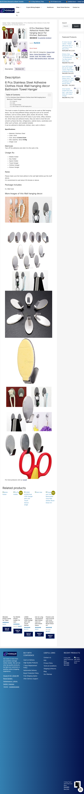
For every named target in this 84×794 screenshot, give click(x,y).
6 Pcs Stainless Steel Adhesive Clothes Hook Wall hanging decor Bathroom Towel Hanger (26, 98)
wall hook (51, 58)
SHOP (25, 480)
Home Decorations (17, 23)
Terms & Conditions (50, 666)
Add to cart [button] (18, 631)
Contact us (76, 7)
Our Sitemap (48, 674)
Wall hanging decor (41, 58)
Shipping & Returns (50, 668)
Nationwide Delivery (30, 670)
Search (64, 23)
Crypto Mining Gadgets (33, 7)
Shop (17, 7)
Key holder (42, 56)
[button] (24, 29)
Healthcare (50, 7)
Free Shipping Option (30, 676)
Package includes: (17, 104)
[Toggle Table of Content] (48, 95)
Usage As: (14, 101)
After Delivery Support (30, 679)
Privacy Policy (48, 663)
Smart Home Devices (63, 7)
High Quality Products (30, 663)
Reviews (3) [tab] (20, 69)
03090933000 (14, 687)
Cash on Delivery (29, 660)
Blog (45, 671)
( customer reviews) (44, 38)
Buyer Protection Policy (31, 673)
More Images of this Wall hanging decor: (22, 106)
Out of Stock (7, 629)
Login (17, 12)
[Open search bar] (17, 15)
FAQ (45, 660)
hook (36, 56)
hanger (32, 56)
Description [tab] (9, 69)
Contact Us (47, 657)
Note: (14, 103)
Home (4, 23)
